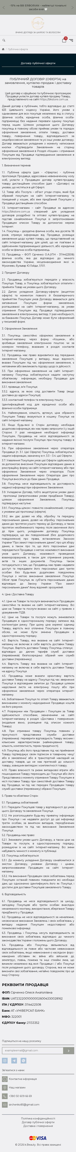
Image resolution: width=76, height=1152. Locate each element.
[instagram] (5, 1060)
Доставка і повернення (38, 1126)
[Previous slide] (2, 7)
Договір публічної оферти (38, 1122)
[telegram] (14, 1060)
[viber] (23, 1060)
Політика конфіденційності (38, 1118)
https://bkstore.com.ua (54, 99)
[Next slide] (73, 7)
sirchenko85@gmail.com (24, 1104)
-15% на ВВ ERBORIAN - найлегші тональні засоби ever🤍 (38, 7)
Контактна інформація (23, 1079)
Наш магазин (17, 1087)
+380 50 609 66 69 (20, 1096)
